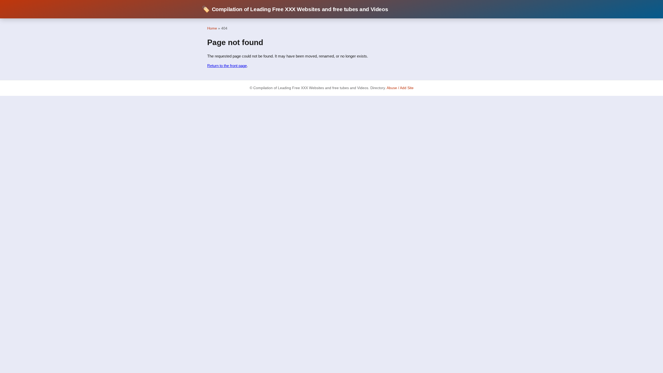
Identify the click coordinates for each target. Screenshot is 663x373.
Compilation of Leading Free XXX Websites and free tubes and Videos (295, 9)
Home (212, 28)
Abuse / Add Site (400, 88)
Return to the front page (227, 65)
